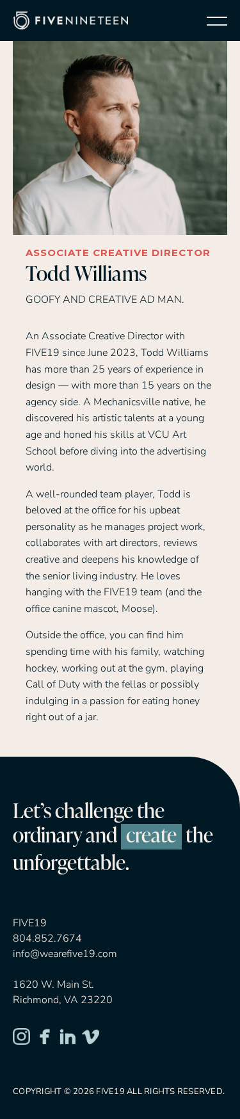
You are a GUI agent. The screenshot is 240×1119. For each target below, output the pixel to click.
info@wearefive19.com (65, 954)
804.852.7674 (47, 938)
